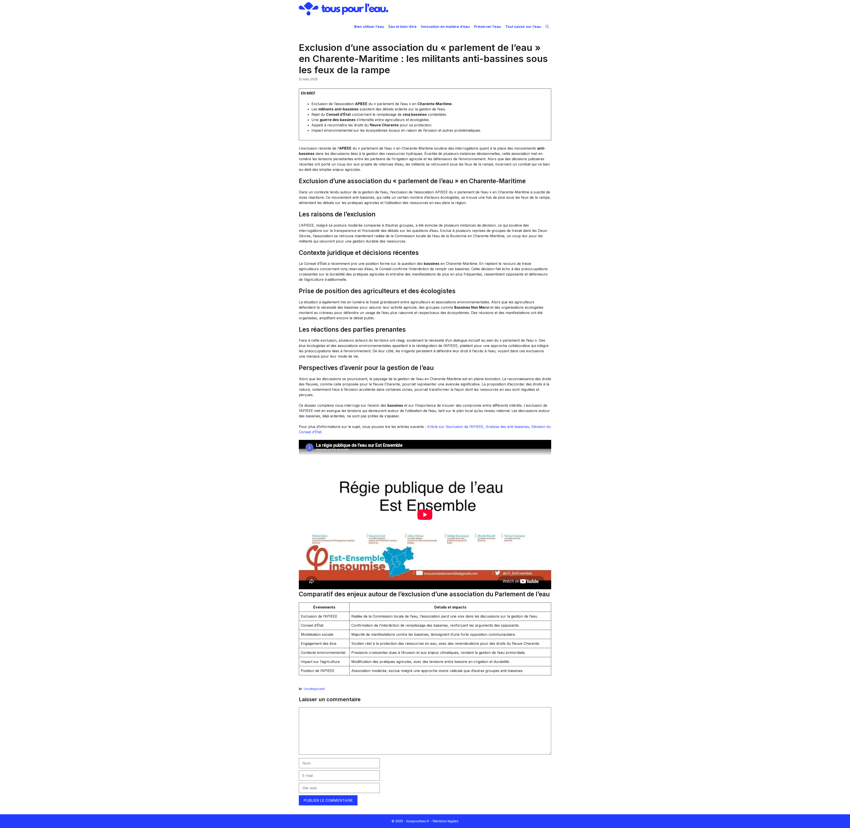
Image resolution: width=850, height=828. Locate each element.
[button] (547, 26)
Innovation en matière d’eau (445, 26)
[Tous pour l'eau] (343, 9)
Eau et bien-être (402, 26)
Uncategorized (314, 689)
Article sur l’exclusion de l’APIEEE (455, 426)
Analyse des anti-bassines (507, 426)
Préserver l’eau (487, 26)
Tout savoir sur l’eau (523, 26)
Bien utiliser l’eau (369, 26)
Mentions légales (445, 821)
